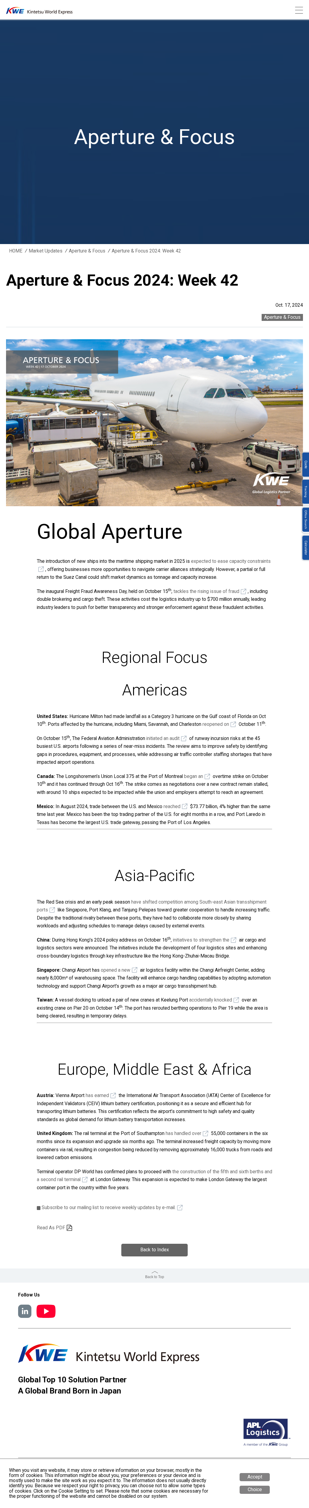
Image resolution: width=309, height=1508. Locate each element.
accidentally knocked (210, 1000)
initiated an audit (163, 738)
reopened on (215, 724)
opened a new (115, 970)
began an (193, 776)
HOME (15, 251)
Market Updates (45, 251)
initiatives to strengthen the (201, 940)
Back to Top (154, 1277)
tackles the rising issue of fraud (206, 591)
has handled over (183, 1133)
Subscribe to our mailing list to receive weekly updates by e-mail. (109, 1207)
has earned (97, 1095)
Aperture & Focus (87, 251)
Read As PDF (51, 1228)
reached (172, 806)
